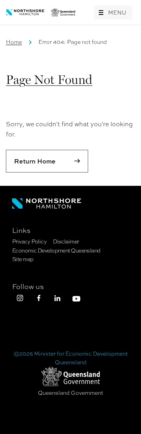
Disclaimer (66, 241)
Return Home (35, 161)
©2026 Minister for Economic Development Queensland (71, 358)
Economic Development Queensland (56, 250)
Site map (23, 259)
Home (14, 41)
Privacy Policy (29, 241)
